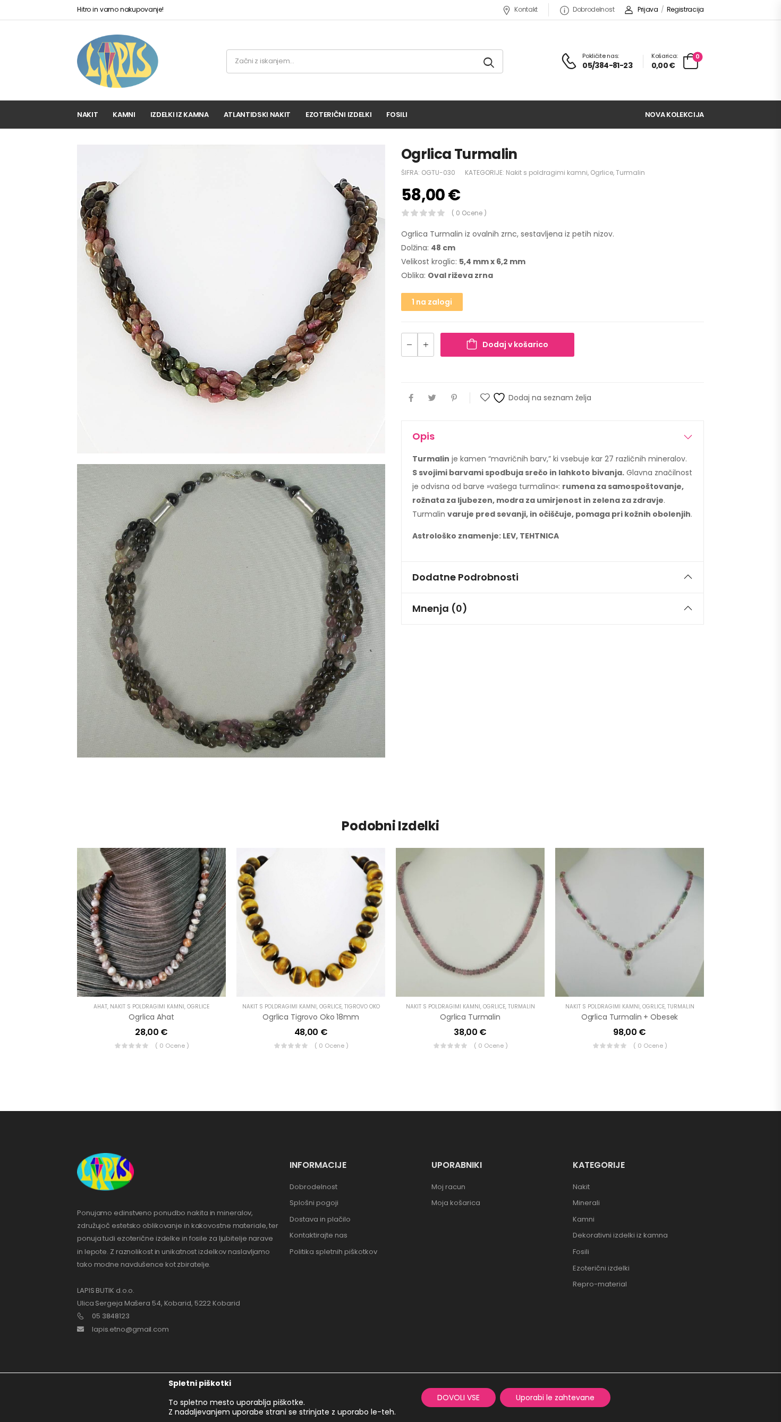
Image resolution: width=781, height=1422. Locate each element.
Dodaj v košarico (515, 344)
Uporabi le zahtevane (555, 1397)
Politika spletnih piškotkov (333, 1252)
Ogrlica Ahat (151, 1017)
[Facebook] (411, 398)
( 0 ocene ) (469, 212)
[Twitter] (432, 398)
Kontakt (526, 9)
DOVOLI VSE (458, 1397)
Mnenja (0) (440, 608)
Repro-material (600, 1284)
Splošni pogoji (314, 1203)
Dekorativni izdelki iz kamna (620, 1235)
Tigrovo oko (362, 1007)
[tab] (552, 436)
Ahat (100, 1007)
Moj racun (448, 1187)
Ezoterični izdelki (338, 115)
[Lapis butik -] (117, 61)
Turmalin (630, 172)
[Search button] (490, 61)
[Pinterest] (454, 398)
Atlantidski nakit (257, 115)
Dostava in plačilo (320, 1219)
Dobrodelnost (593, 9)
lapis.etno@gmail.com (130, 1329)
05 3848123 (111, 1316)
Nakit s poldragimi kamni (547, 172)
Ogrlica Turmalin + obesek (629, 1017)
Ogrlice (601, 172)
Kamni (124, 115)
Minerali (586, 1203)
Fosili (396, 115)
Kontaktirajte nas (318, 1235)
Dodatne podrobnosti (465, 577)
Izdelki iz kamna (179, 115)
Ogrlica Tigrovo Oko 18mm (310, 1017)
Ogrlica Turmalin (470, 1017)
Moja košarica (455, 1203)
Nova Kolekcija (674, 115)
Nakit (87, 115)
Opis (423, 436)
